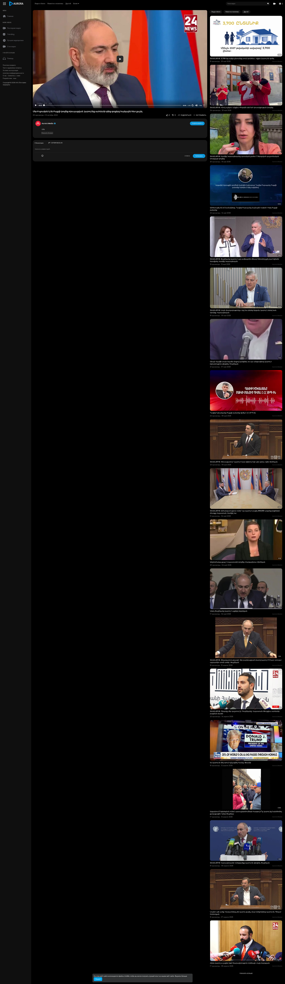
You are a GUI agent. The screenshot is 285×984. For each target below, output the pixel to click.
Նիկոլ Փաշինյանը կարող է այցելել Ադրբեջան (228, 611)
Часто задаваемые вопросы (12, 68)
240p (199, 100)
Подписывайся (197, 123)
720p (200, 105)
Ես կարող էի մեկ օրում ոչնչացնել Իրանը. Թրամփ (230, 762)
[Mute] (196, 105)
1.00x (189, 105)
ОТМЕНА (187, 156)
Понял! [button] (98, 979)
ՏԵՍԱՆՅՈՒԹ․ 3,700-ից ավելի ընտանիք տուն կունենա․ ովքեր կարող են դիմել (242, 58)
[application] (120, 59)
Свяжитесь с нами (14, 76)
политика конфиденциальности (13, 73)
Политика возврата (9, 65)
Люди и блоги (40, 3)
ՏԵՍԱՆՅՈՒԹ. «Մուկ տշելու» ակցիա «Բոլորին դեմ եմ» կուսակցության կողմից (241, 107)
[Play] (36, 105)
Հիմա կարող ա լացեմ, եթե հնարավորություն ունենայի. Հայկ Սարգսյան (240, 963)
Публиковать (199, 156)
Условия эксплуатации (10, 70)
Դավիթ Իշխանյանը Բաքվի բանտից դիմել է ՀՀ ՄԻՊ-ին (233, 413)
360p (199, 96)
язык (14, 78)
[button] (281, 3)
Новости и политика (55, 3)
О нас (5, 76)
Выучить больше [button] (181, 976)
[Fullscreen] (204, 105)
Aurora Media (48, 123)
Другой (68, 3)
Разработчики (7, 78)
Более (75, 3)
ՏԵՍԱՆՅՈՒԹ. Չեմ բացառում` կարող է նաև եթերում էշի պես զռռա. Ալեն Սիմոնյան (244, 462)
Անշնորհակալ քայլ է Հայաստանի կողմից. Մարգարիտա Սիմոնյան (237, 562)
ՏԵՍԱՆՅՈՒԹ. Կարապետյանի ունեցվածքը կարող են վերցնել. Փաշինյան (240, 863)
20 (192, 105)
